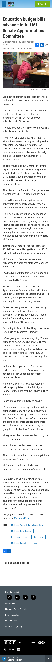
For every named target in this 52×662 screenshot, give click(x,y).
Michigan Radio (22, 518)
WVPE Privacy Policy (13, 627)
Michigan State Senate (21, 531)
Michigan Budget (18, 543)
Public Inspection (12, 615)
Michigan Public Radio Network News (27, 525)
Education (38, 537)
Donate (43, 4)
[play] (4, 658)
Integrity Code (11, 621)
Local (35, 543)
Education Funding (19, 537)
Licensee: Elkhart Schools (16, 609)
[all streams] (48, 658)
